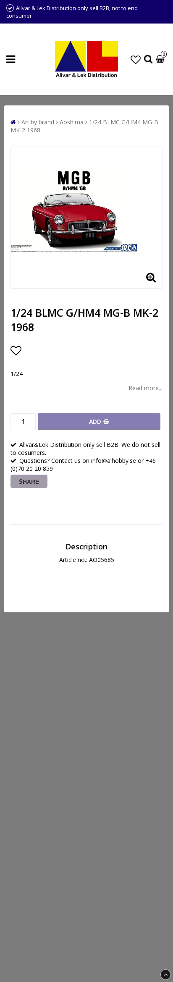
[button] (136, 59)
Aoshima (72, 122)
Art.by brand (37, 122)
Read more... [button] (145, 388)
